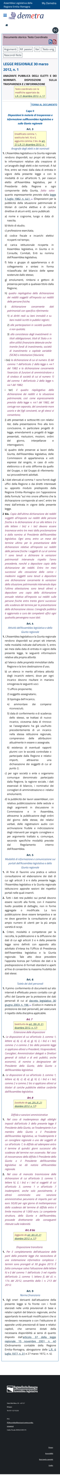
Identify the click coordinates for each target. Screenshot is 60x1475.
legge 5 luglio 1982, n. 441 (30, 197)
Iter (37, 49)
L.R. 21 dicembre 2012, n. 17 (30, 96)
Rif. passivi (26, 49)
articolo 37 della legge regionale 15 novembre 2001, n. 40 (30, 1339)
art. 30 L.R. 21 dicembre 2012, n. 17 (28, 1236)
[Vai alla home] (6, 25)
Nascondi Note (12, 55)
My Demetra (49, 3)
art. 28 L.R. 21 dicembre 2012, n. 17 (29, 1025)
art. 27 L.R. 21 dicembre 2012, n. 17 (30, 144)
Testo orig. (48, 49)
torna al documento (44, 104)
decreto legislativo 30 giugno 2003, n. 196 (30, 1003)
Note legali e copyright (46, 1459)
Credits (51, 1465)
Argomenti (10, 49)
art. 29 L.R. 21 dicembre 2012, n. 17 (28, 1104)
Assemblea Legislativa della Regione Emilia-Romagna (18, 4)
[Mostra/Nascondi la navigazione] (5, 15)
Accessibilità (49, 1453)
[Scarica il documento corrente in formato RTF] (50, 42)
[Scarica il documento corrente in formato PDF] (54, 42)
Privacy (50, 1447)
